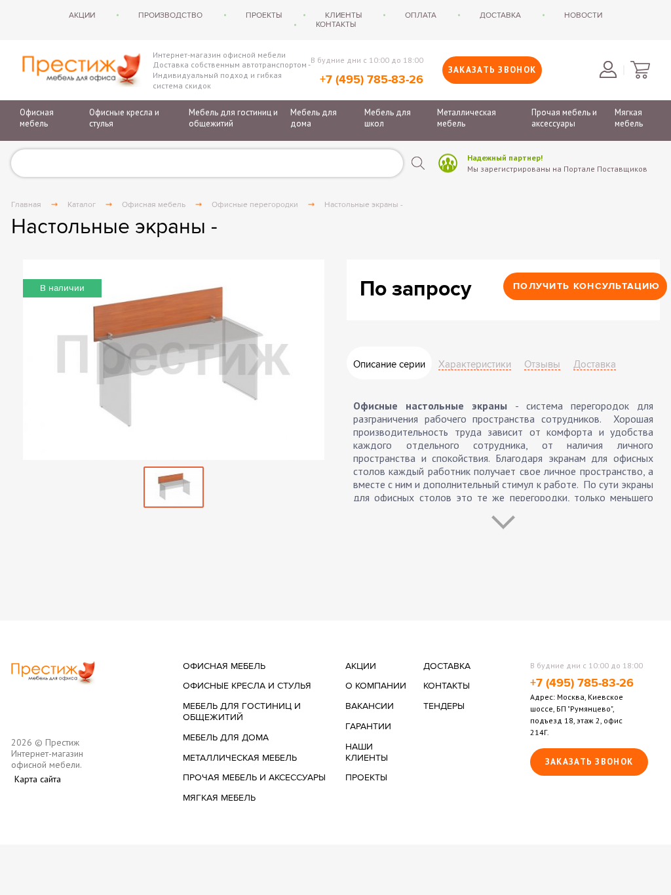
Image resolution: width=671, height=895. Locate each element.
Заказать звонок (492, 69)
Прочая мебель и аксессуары (564, 118)
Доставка (500, 15)
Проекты (264, 15)
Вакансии (369, 706)
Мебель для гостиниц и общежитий (233, 118)
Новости (583, 15)
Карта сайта (37, 779)
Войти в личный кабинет (608, 69)
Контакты (336, 24)
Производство (170, 15)
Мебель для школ (387, 118)
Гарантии (368, 726)
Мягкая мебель (629, 118)
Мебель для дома (313, 118)
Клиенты (343, 15)
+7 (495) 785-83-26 (371, 80)
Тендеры (444, 706)
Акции (82, 15)
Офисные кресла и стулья (124, 118)
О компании (375, 686)
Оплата (420, 15)
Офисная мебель (37, 118)
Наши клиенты (366, 752)
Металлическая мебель (466, 118)
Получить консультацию (586, 286)
